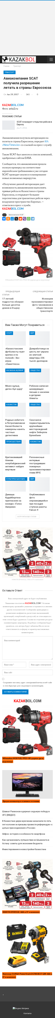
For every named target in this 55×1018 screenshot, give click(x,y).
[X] (16, 218)
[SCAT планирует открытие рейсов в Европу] (8, 125)
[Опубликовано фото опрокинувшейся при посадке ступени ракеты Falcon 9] (39, 484)
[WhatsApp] (28, 218)
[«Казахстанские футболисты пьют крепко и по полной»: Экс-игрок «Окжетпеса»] (15, 338)
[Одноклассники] (8, 218)
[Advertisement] (27, 27)
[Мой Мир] (12, 218)
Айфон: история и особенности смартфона (23, 834)
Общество (35, 370)
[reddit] (20, 218)
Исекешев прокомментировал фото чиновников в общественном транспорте (42, 304)
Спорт (9, 333)
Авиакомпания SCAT (16, 215)
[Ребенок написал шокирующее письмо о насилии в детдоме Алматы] (39, 376)
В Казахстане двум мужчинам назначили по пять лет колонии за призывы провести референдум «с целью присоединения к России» (27, 824)
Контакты (28, 1013)
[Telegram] (32, 218)
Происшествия (13, 442)
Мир (32, 333)
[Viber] (24, 218)
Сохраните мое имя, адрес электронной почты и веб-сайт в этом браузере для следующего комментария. (27, 684)
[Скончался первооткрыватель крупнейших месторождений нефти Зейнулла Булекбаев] (39, 410)
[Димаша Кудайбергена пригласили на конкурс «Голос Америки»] (15, 484)
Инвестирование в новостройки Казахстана (24, 849)
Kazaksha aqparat (14, 370)
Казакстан (11, 405)
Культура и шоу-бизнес (16, 479)
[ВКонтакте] (4, 218)
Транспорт (10, 72)
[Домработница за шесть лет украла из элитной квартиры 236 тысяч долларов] (39, 338)
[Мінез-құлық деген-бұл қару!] (15, 376)
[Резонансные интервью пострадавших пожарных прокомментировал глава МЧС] (39, 447)
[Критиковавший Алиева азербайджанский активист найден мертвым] (15, 447)
